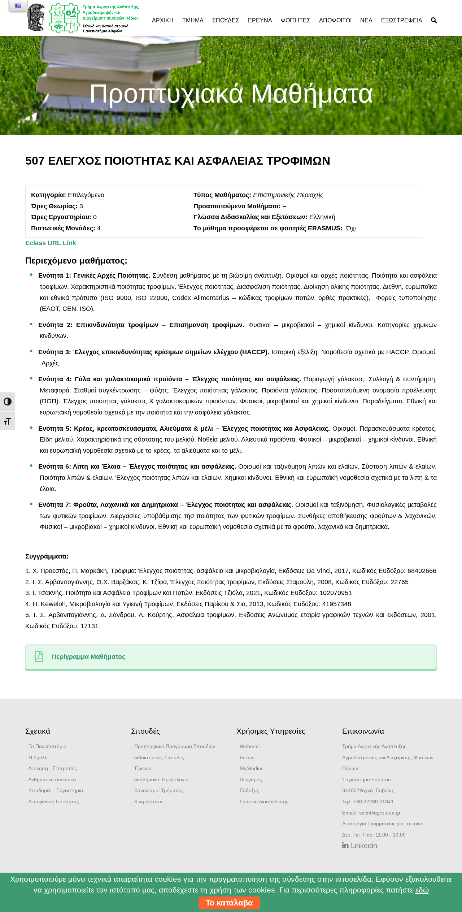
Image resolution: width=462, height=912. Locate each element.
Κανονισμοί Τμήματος (158, 790)
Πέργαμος (251, 779)
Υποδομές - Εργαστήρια (56, 790)
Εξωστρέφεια (401, 20)
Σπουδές (225, 20)
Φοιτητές (295, 20)
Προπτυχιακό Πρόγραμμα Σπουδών (174, 746)
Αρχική (163, 20)
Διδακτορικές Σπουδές (159, 757)
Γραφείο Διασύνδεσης (264, 801)
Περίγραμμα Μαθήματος (88, 656)
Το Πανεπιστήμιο (47, 746)
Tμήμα (193, 20)
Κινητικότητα (148, 801)
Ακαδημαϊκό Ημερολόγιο (161, 779)
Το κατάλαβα (229, 902)
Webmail (250, 746)
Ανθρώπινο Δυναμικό (52, 779)
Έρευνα (260, 20)
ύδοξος (251, 790)
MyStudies (251, 768)
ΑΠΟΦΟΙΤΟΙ (335, 20)
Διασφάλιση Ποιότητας (53, 801)
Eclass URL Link (50, 243)
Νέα (366, 20)
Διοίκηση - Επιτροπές (52, 768)
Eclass (247, 757)
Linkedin (363, 846)
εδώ (422, 890)
